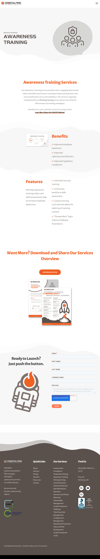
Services (36, 471)
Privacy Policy (43, 546)
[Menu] (97, 3)
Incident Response (60, 533)
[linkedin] (81, 488)
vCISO (55, 536)
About (35, 468)
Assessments (58, 468)
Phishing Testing (46, 100)
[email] (81, 494)
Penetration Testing (60, 474)
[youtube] (88, 488)
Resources (37, 480)
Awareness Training (60, 477)
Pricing (35, 474)
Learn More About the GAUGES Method (49, 112)
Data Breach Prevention (62, 524)
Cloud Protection (59, 483)
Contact (36, 483)
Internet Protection (60, 486)
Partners (36, 477)
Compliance (57, 471)
